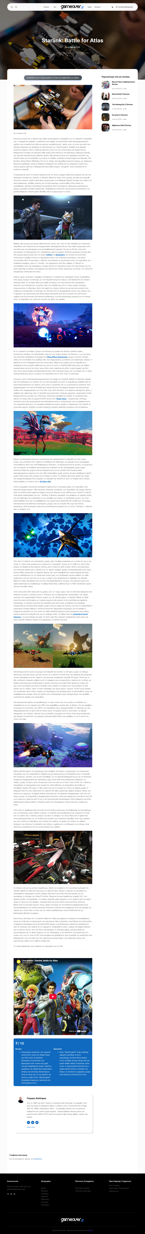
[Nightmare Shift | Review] (105, 127)
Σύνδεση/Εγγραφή (125, 7)
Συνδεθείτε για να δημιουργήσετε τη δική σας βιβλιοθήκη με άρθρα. (53, 78)
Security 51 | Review (120, 115)
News (43, 1188)
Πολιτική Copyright (83, 1191)
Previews (44, 1194)
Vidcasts (44, 1202)
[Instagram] (14, 1194)
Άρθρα (90, 7)
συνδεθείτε (37, 1159)
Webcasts (45, 1199)
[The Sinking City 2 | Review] (105, 107)
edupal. (90, 1230)
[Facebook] (8, 1194)
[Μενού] (12, 7)
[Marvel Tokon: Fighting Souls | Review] (105, 85)
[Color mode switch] (113, 7)
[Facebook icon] (28, 1122)
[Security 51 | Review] (105, 117)
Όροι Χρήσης (114, 1185)
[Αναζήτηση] (16, 7)
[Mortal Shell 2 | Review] (105, 96)
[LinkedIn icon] (32, 1122)
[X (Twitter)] (11, 1194)
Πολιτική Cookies (82, 1188)
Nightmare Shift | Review (121, 125)
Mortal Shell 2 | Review (121, 94)
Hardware (97, 7)
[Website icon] (37, 1122)
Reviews (46, 7)
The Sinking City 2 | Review (122, 104)
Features (44, 1196)
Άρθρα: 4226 (30, 1127)
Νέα (55, 7)
